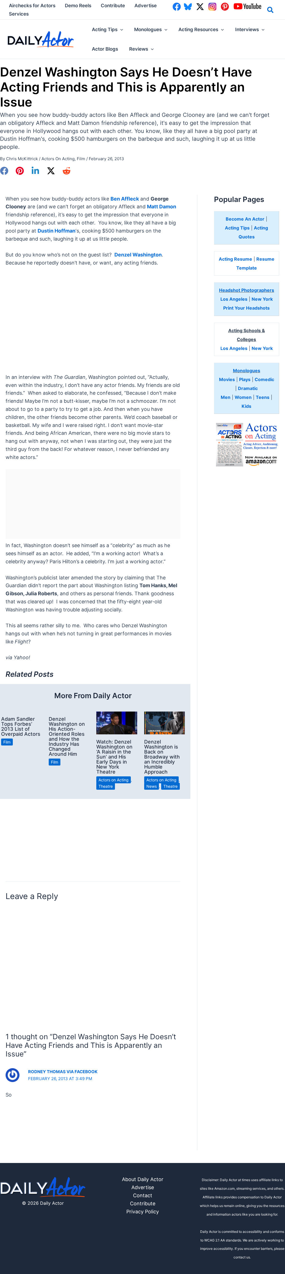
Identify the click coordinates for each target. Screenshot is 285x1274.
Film (81, 158)
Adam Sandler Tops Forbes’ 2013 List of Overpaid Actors (20, 726)
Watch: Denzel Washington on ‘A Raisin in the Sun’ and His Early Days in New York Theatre (114, 757)
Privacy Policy (142, 1211)
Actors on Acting (58, 158)
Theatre (106, 786)
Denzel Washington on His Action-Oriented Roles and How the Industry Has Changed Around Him (67, 736)
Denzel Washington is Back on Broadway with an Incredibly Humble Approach (162, 757)
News (151, 786)
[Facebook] (4, 171)
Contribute (142, 1203)
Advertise (142, 1187)
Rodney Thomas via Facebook (62, 1071)
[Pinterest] (20, 171)
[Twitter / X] (51, 171)
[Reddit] (66, 171)
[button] (270, 11)
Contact (142, 1195)
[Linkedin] (35, 171)
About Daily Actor (142, 1179)
